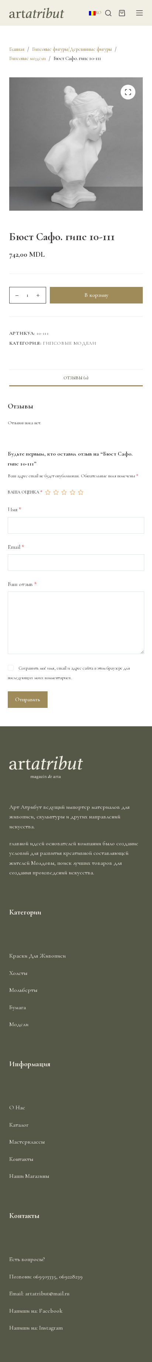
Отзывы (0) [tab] (76, 377)
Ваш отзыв (22, 584)
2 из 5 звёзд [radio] (55, 492)
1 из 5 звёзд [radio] (47, 492)
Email (16, 547)
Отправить (27, 699)
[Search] (108, 13)
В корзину (96, 295)
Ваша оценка (25, 492)
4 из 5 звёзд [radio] (72, 492)
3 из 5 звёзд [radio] (63, 492)
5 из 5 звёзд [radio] (80, 492)
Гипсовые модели (69, 343)
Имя (14, 509)
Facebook (51, 1310)
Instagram (51, 1327)
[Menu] (139, 13)
